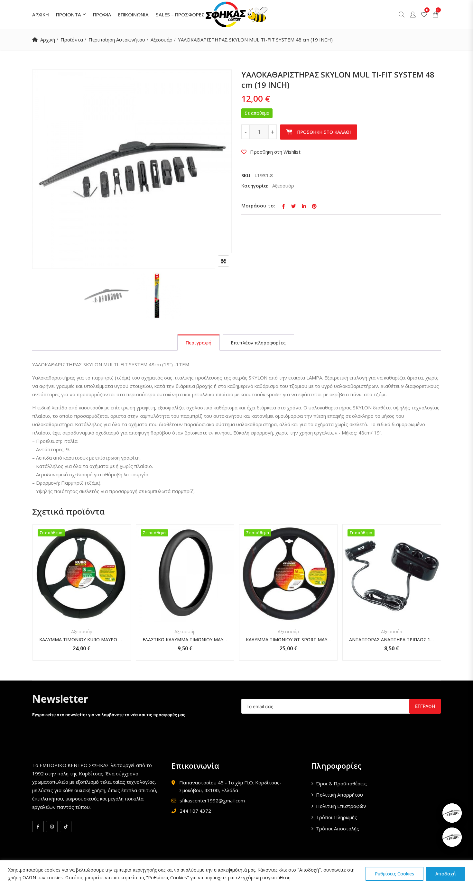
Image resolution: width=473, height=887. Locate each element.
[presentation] (36, 599)
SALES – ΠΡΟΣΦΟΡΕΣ (180, 14)
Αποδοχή (445, 874)
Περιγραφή (198, 342)
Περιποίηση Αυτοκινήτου (116, 39)
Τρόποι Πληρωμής (336, 817)
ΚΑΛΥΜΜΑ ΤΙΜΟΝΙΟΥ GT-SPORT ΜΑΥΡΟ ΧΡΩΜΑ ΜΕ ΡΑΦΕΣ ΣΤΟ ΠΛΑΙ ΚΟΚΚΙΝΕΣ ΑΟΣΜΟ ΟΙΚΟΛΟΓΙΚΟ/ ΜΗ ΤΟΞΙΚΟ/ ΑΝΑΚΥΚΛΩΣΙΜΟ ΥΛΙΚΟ (288, 639)
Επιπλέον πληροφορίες (258, 342)
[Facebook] (38, 826)
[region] (236, 873)
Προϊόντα (71, 39)
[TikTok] (65, 826)
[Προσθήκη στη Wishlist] (90, 583)
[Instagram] (52, 826)
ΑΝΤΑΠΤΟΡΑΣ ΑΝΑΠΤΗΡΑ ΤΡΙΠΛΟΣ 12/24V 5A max (391, 639)
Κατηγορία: (254, 185)
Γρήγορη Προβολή (82, 607)
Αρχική (47, 39)
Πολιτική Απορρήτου (339, 794)
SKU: (246, 175)
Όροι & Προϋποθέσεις (341, 783)
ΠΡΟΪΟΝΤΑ (68, 14)
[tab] (198, 342)
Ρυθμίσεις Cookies (394, 874)
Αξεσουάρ (161, 39)
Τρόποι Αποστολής (337, 828)
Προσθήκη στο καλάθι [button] (73, 583)
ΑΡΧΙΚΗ (40, 14)
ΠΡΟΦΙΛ (102, 14)
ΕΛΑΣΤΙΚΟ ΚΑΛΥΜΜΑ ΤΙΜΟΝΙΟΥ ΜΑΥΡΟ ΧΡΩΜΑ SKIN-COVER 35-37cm (185, 639)
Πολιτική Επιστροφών (341, 806)
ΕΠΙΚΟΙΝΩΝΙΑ (133, 14)
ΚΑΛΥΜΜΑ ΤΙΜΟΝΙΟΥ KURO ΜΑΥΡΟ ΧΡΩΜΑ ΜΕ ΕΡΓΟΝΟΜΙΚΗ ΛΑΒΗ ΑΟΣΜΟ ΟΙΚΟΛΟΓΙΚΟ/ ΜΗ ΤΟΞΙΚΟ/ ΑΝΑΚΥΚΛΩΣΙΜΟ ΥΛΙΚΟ (81, 639)
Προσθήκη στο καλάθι (324, 132)
